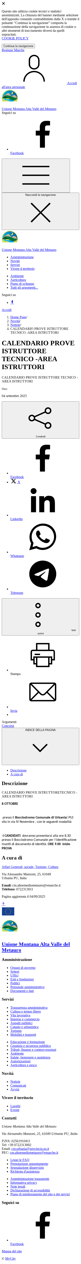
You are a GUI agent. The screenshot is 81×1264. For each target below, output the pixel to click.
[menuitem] (15, 482)
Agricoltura (18, 280)
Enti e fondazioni (22, 979)
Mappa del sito (12, 1251)
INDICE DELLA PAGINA (40, 730)
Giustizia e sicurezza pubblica (30, 1046)
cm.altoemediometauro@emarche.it (34, 1152)
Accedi (6, 310)
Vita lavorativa (20, 1015)
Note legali (17, 1186)
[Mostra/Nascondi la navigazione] (36, 176)
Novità (15, 321)
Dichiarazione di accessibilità (30, 1190)
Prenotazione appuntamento (29, 1164)
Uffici (14, 975)
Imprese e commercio (25, 1019)
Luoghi (15, 1106)
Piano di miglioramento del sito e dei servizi (40, 1194)
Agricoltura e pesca (23, 1065)
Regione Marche (13, 50)
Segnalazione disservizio (27, 1167)
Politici (15, 983)
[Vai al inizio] (3, 904)
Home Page (18, 317)
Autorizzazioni (20, 1061)
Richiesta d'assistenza (25, 1171)
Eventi (14, 1110)
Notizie (15, 325)
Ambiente (17, 276)
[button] (22, 257)
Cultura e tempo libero (25, 1011)
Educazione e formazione (27, 1042)
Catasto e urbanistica (24, 1027)
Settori (14, 971)
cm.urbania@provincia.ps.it (30, 1149)
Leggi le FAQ (19, 1160)
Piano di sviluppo (22, 283)
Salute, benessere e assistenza (30, 1057)
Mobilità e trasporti (23, 1034)
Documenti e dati (22, 991)
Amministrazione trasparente (29, 1179)
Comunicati (18, 1085)
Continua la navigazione (18, 46)
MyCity (10, 1258)
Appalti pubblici (21, 1023)
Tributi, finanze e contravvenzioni (33, 1049)
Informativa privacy (23, 1182)
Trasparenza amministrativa (29, 1007)
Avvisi (14, 1089)
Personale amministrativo (27, 987)
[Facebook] (12, 302)
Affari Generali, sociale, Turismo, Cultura (30, 867)
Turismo (16, 1031)
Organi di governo (22, 968)
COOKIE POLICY (15, 38)
